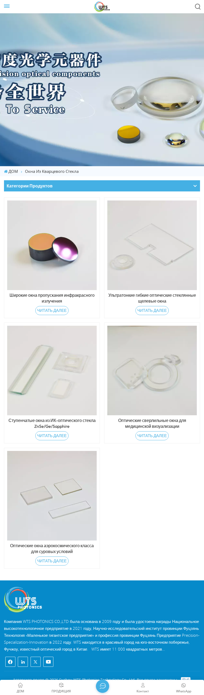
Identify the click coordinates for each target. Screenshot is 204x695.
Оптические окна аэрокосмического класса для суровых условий (52, 548)
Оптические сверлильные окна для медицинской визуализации (152, 423)
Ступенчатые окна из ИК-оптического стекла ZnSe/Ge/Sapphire (52, 423)
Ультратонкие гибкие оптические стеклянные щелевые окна (152, 298)
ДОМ (13, 171)
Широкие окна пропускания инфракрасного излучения (52, 298)
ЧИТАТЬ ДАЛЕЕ (52, 310)
